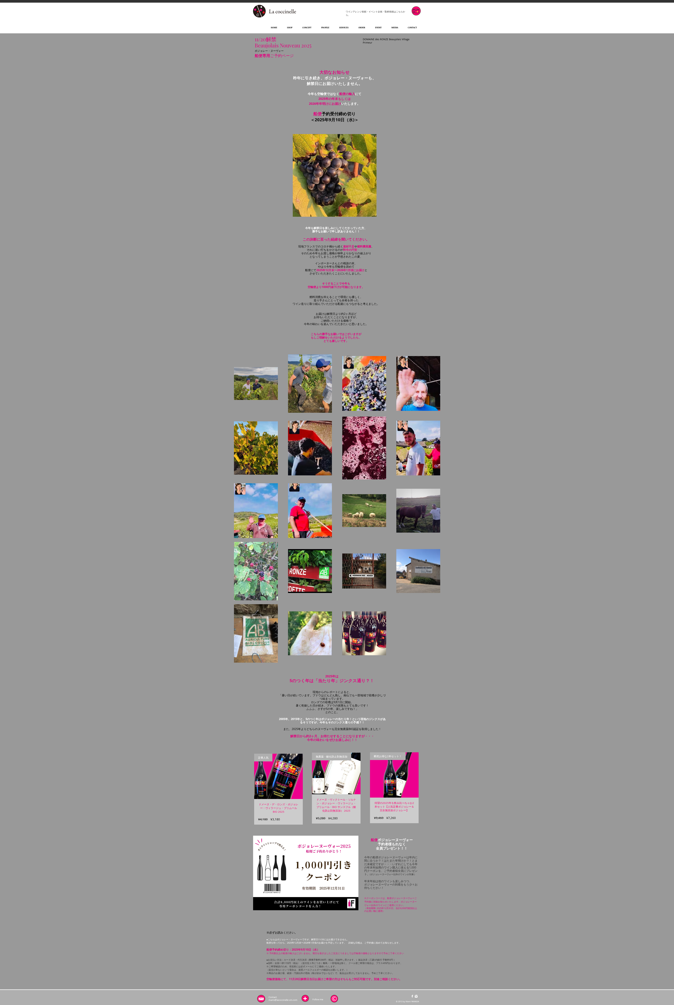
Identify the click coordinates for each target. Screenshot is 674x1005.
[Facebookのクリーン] (412, 996)
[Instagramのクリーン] (416, 996)
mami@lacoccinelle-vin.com (283, 999)
